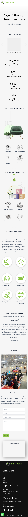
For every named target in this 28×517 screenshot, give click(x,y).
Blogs (4, 477)
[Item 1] (7, 52)
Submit (6, 434)
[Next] (25, 44)
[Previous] (2, 44)
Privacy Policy (6, 493)
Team (4, 480)
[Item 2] (9, 52)
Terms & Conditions (8, 495)
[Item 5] (14, 52)
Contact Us (5, 482)
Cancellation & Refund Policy (10, 491)
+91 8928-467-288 (9, 505)
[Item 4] (12, 52)
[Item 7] (17, 52)
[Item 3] (10, 52)
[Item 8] (19, 52)
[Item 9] (20, 52)
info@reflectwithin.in (9, 506)
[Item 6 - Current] (15, 52)
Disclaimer (5, 489)
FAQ (4, 478)
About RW (5, 475)
